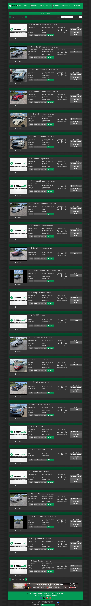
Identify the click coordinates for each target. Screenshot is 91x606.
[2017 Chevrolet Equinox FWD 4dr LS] (18, 142)
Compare (19, 38)
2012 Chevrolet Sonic (40, 226)
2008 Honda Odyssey (41, 449)
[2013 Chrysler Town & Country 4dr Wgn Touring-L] (18, 276)
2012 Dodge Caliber (39, 293)
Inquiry (31, 35)
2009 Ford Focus (38, 360)
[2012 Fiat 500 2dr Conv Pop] (18, 321)
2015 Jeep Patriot (39, 539)
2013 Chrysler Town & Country (45, 270)
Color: (29, 30)
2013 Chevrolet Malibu (42, 203)
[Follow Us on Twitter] (44, 598)
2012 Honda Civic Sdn (40, 427)
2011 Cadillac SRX (43, 47)
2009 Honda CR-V (39, 404)
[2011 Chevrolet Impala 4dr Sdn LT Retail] (18, 187)
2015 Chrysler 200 (40, 248)
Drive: (29, 32)
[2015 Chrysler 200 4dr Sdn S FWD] (18, 254)
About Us (42, 601)
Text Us (51, 35)
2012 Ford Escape (40, 337)
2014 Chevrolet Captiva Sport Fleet (45, 92)
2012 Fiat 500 (37, 315)
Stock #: (30, 27)
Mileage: (44, 32)
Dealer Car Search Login (36, 602)
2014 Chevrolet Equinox (41, 114)
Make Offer (37, 35)
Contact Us (46, 601)
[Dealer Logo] (15, 6)
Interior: (30, 29)
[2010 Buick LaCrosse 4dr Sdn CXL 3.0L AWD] (18, 30)
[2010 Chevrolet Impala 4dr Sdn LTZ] (18, 164)
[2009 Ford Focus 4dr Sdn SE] (18, 365)
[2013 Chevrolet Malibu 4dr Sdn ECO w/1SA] (18, 209)
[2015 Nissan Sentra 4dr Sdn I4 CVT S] (18, 567)
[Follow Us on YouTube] (47, 598)
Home (39, 601)
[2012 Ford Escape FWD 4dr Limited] (18, 343)
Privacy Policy (50, 601)
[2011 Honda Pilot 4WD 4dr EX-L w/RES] (18, 499)
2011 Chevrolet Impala (41, 181)
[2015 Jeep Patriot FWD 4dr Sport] (18, 544)
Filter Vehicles (46, 13)
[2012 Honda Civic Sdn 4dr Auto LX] (18, 432)
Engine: (44, 29)
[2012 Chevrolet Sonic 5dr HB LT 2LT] (18, 231)
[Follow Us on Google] (50, 598)
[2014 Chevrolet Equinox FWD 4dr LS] (18, 120)
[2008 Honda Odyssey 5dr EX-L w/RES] (18, 455)
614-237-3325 (60, 593)
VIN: (43, 27)
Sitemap (47, 602)
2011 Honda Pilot (41, 494)
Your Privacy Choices (52, 602)
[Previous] (10, 17)
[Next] (26, 17)
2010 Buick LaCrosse (43, 25)
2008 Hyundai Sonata (42, 516)
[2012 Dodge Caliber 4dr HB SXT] (18, 298)
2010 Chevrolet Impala (40, 159)
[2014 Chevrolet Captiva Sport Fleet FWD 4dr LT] (18, 97)
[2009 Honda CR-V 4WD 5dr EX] (18, 410)
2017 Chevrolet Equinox (41, 136)
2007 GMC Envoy (39, 382)
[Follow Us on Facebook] (41, 598)
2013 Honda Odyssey (38, 472)
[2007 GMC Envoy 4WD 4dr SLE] (18, 388)
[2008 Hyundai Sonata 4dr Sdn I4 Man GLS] (18, 522)
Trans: (43, 30)
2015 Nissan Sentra (40, 561)
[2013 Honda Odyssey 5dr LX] (18, 477)
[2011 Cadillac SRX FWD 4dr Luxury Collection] (18, 52)
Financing (43, 35)
